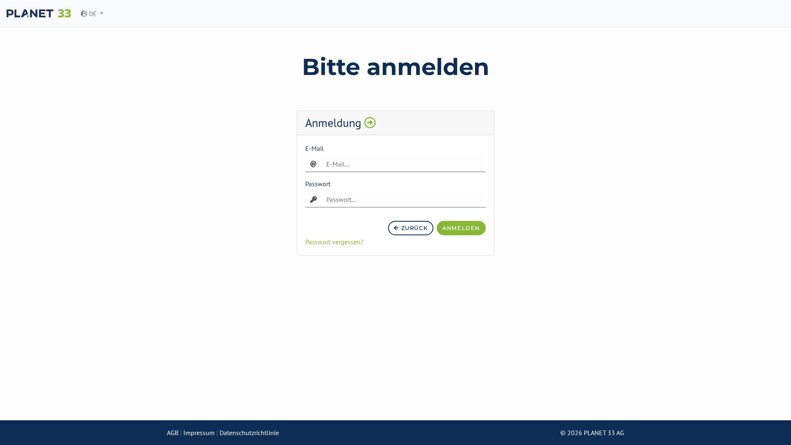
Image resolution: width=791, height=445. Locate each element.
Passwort (317, 184)
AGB (172, 433)
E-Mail (314, 148)
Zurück (413, 228)
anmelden (461, 228)
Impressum (199, 433)
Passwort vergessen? (334, 242)
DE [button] (92, 13)
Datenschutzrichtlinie (249, 433)
